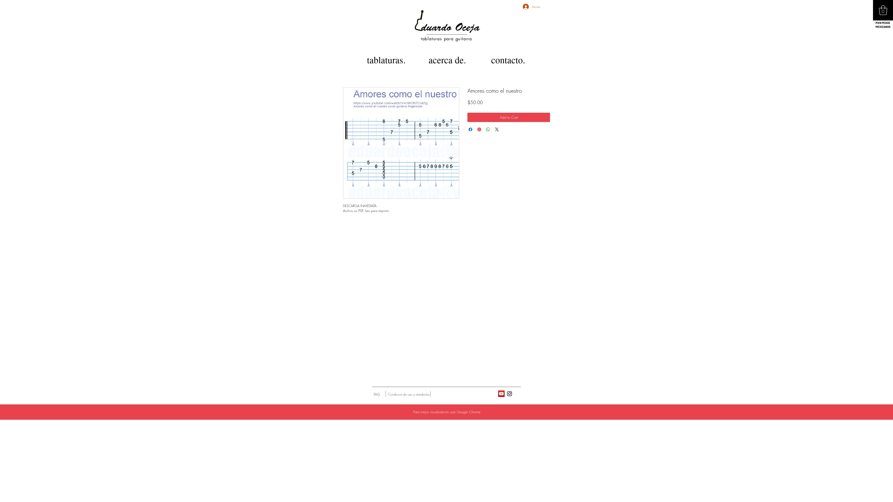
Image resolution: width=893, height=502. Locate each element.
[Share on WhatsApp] (488, 129)
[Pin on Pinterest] (479, 129)
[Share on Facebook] (470, 129)
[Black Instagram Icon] (509, 393)
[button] (883, 10)
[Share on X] (497, 129)
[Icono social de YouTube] (501, 393)
